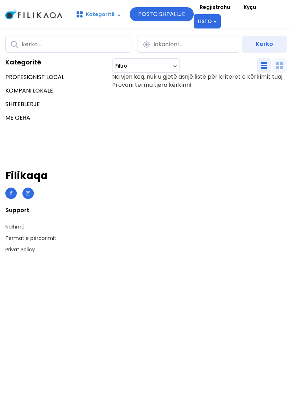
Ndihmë (15, 226)
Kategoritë (100, 14)
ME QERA (17, 118)
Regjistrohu (215, 7)
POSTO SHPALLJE (161, 14)
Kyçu (250, 7)
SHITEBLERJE (22, 104)
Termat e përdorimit (30, 238)
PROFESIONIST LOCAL (34, 77)
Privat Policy (20, 249)
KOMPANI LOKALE (29, 90)
